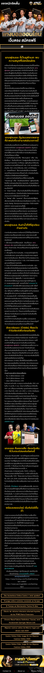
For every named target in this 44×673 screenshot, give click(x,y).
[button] (22, 47)
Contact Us (7, 671)
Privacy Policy (36, 671)
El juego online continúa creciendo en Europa (22, 601)
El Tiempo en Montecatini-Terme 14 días (22, 606)
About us (21, 671)
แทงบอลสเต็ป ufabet (27, 574)
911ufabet (14, 486)
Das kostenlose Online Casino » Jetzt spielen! (22, 595)
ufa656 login (9, 421)
